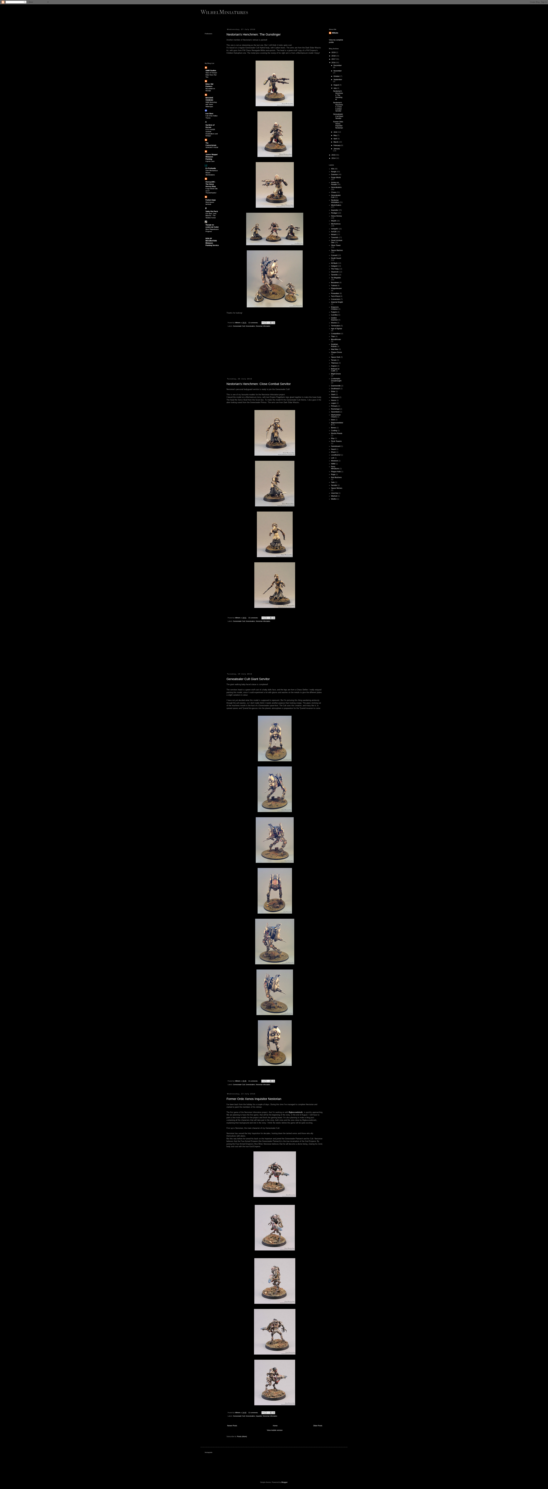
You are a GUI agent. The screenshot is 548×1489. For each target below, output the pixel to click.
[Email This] (262, 322)
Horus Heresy (336, 216)
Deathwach (335, 389)
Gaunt (333, 449)
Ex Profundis (211, 168)
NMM (333, 464)
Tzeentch (334, 238)
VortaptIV (334, 229)
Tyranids (334, 275)
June (336, 132)
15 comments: (253, 618)
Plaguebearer (336, 288)
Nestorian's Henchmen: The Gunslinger (253, 34)
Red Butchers (336, 477)
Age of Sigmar (336, 329)
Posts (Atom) (242, 1437)
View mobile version (275, 1430)
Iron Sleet (209, 114)
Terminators (335, 326)
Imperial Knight (337, 302)
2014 (334, 158)
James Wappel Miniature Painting (211, 157)
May (335, 135)
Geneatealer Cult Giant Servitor (248, 679)
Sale (333, 482)
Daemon (334, 175)
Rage (333, 474)
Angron (334, 366)
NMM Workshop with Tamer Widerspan (211, 104)
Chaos (333, 192)
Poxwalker (335, 293)
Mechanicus (336, 224)
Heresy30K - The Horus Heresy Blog (211, 184)
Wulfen (334, 499)
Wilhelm (335, 33)
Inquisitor (259, 1416)
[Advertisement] (274, 355)
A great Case (210, 161)
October (337, 76)
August (336, 85)
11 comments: (253, 1081)
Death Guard (336, 258)
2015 (334, 155)
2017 (334, 59)
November (338, 71)
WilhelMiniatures (224, 12)
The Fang (335, 269)
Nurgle (333, 172)
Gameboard (335, 446)
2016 (334, 63)
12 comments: (253, 322)
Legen (333, 403)
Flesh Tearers (336, 441)
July (335, 88)
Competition (336, 334)
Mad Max (334, 349)
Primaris (334, 406)
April (336, 139)
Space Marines (337, 250)
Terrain (334, 360)
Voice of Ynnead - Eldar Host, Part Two (212, 75)
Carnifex (334, 315)
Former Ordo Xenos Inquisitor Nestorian (253, 1099)
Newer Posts (232, 1426)
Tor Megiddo (336, 278)
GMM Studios (211, 71)
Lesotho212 (335, 455)
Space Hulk (335, 357)
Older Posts (317, 1426)
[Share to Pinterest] (273, 322)
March (336, 142)
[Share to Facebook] (271, 322)
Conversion (335, 299)
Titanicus (334, 363)
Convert (334, 255)
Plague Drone (336, 352)
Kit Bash (334, 263)
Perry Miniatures (335, 468)
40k (332, 169)
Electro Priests (336, 433)
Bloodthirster (336, 339)
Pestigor (334, 213)
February (337, 145)
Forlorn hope (211, 200)
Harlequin (335, 397)
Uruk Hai (334, 493)
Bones (333, 428)
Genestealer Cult (239, 326)
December (338, 65)
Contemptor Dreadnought (336, 380)
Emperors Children (335, 308)
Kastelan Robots (334, 345)
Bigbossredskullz (296, 1112)
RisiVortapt (335, 409)
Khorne (334, 323)
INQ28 (333, 221)
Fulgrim (334, 312)
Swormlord (335, 412)
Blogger (284, 1482)
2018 (334, 56)
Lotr (332, 458)
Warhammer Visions (336, 416)
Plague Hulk (336, 472)
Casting (334, 431)
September (338, 80)
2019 (334, 52)
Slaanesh (335, 272)
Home (275, 1426)
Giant (333, 394)
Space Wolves (336, 488)
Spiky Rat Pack (212, 211)
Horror (333, 400)
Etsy (332, 438)
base (333, 420)
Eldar (333, 391)
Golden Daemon (334, 319)
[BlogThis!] (265, 322)
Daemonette (336, 386)
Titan (333, 336)
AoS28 (333, 232)
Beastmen (335, 283)
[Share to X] (268, 322)
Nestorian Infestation (263, 326)
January (337, 149)
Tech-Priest (335, 296)
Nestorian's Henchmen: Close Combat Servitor (258, 384)
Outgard (334, 266)
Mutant (333, 235)
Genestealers (250, 326)
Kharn (333, 452)
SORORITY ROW (212, 147)
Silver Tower (336, 245)
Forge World (336, 177)
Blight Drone (336, 374)
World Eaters (336, 205)
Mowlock (334, 461)
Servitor (334, 485)
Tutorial (334, 286)
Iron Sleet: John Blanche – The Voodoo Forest (211, 216)
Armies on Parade (335, 183)
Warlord (334, 496)
